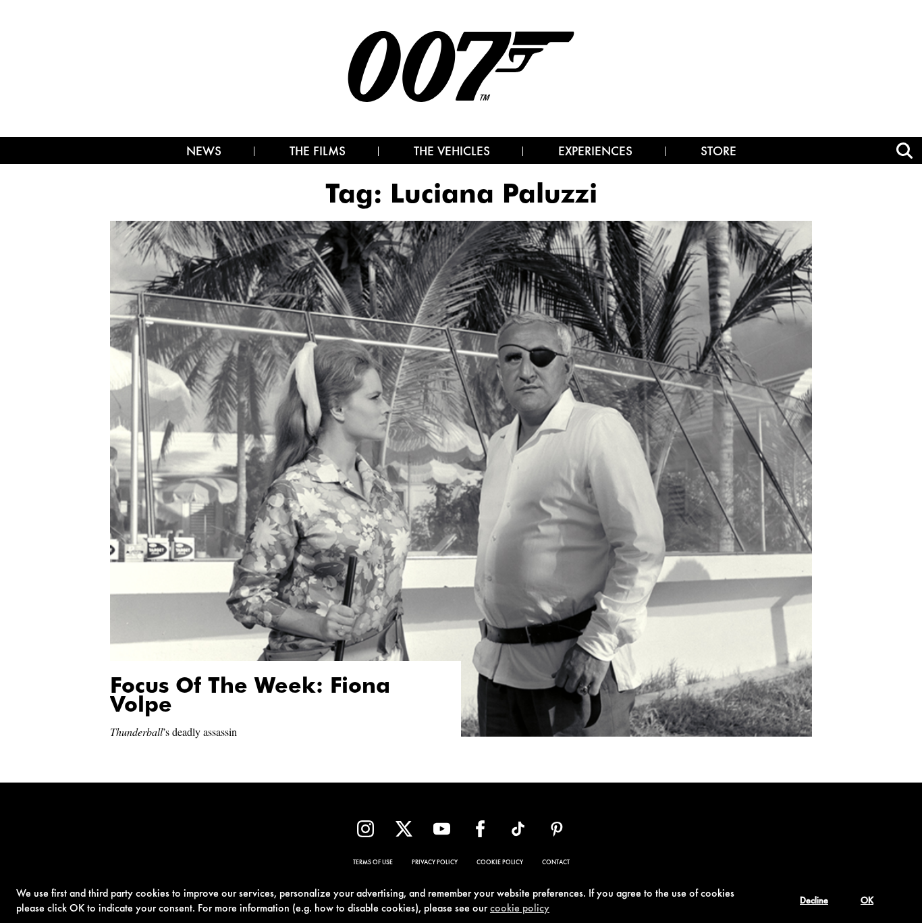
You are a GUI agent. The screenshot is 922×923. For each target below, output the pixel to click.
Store (718, 152)
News (203, 152)
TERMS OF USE (373, 863)
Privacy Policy (435, 863)
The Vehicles (452, 152)
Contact (556, 863)
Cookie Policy (500, 863)
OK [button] (867, 901)
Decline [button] (814, 901)
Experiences (595, 152)
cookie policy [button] (519, 908)
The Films (318, 152)
